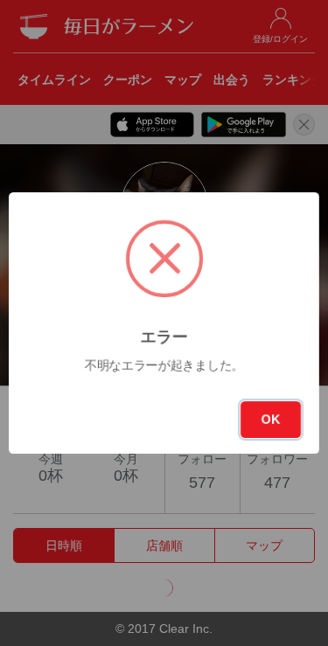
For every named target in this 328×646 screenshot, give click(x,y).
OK (271, 420)
